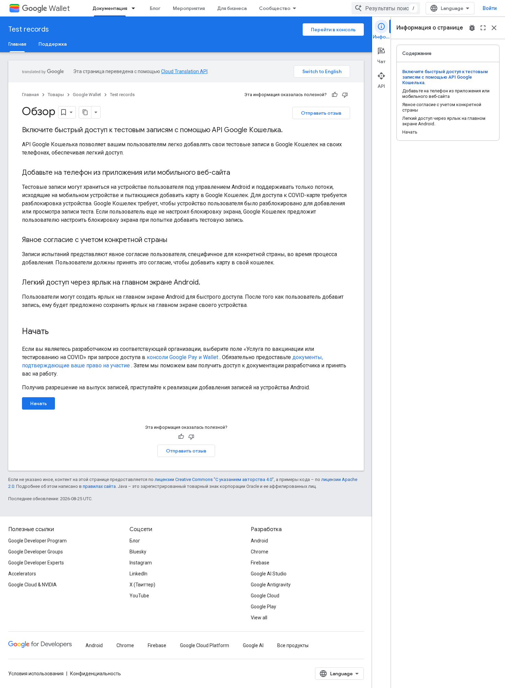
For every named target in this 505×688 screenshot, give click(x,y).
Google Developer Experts (36, 562)
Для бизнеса (232, 8)
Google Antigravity (271, 584)
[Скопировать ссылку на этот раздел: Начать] (56, 332)
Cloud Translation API (184, 71)
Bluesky (138, 551)
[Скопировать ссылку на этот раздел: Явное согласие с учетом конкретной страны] (174, 240)
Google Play (263, 606)
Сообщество (274, 8)
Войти (490, 8)
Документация (109, 8)
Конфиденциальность (95, 673)
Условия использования (36, 673)
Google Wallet (87, 94)
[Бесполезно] (345, 95)
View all (259, 617)
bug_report (472, 28)
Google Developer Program (37, 540)
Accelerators (22, 573)
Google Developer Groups (35, 551)
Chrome (259, 551)
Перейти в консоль (333, 29)
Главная (17, 44)
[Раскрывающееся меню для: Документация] (135, 8)
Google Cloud (265, 595)
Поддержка (52, 44)
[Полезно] (334, 95)
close (494, 28)
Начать (38, 403)
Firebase (260, 562)
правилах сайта (99, 486)
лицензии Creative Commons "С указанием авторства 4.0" (214, 479)
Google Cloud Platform (204, 645)
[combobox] (385, 8)
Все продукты (292, 645)
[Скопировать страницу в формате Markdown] (85, 112)
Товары (56, 94)
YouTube (139, 595)
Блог (155, 8)
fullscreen (483, 28)
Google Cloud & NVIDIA (32, 584)
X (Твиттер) (142, 584)
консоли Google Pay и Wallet (182, 357)
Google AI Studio (269, 573)
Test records (28, 29)
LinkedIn (138, 573)
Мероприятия (189, 8)
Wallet (59, 8)
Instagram (141, 562)
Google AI (253, 645)
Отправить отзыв (321, 113)
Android (259, 540)
